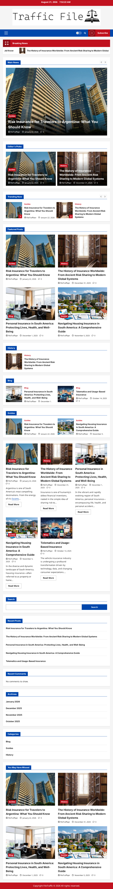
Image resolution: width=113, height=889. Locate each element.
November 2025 (14, 715)
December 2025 (14, 708)
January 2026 (13, 701)
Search (11, 599)
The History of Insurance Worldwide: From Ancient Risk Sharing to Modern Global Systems (81, 174)
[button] (6, 33)
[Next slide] (105, 62)
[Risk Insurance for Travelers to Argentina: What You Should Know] (30, 251)
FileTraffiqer (15, 132)
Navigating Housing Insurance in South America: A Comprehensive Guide (79, 327)
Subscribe (103, 33)
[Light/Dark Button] (79, 33)
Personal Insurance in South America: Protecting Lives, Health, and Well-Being (64, 210)
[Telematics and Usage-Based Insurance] (56, 528)
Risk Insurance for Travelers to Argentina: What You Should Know (14, 426)
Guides (12, 169)
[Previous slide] (101, 62)
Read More (14, 505)
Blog (77, 204)
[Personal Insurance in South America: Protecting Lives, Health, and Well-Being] (30, 303)
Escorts (15, 498)
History (12, 116)
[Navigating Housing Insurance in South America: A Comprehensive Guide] (82, 303)
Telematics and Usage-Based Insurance (66, 394)
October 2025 (13, 721)
